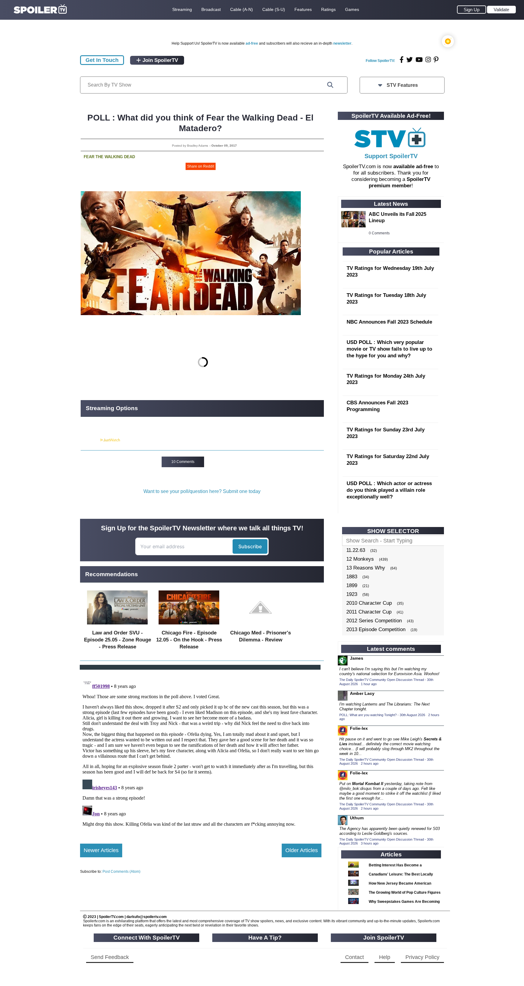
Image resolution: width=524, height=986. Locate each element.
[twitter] (409, 59)
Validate (501, 9)
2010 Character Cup (369, 603)
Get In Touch (102, 60)
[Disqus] (200, 752)
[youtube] (419, 59)
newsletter (342, 43)
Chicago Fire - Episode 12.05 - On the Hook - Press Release (189, 640)
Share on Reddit (200, 166)
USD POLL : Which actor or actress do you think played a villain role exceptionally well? (389, 490)
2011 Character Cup (368, 612)
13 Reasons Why (365, 568)
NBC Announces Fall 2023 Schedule (389, 322)
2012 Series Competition (374, 621)
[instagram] (428, 59)
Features (303, 9)
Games (352, 9)
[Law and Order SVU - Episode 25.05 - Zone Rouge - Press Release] (117, 626)
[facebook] (402, 59)
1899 (351, 585)
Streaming (182, 9)
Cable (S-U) (273, 9)
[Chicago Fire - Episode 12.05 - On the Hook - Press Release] (189, 626)
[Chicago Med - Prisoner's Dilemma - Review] (260, 626)
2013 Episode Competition (375, 629)
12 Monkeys (360, 559)
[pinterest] (436, 59)
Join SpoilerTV (159, 60)
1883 (351, 577)
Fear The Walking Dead (109, 157)
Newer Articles (101, 850)
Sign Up (471, 9)
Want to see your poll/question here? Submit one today (201, 491)
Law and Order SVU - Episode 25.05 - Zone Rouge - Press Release (117, 640)
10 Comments (182, 462)
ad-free (252, 43)
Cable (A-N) (241, 9)
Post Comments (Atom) (121, 871)
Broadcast (211, 9)
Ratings (328, 9)
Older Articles (301, 850)
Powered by (90, 440)
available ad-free (413, 166)
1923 (351, 594)
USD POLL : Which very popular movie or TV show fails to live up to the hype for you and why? (389, 349)
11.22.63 (355, 550)
